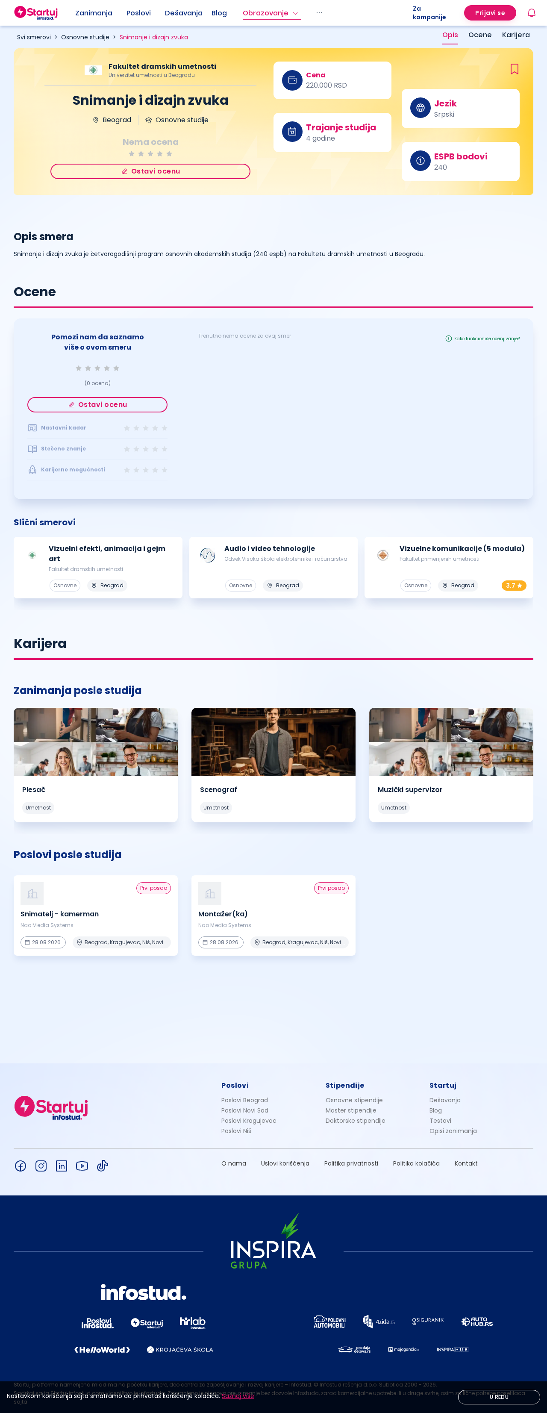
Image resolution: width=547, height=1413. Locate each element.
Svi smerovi (34, 37)
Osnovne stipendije (354, 1100)
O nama (233, 1163)
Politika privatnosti (351, 1163)
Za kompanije (429, 12)
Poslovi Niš (236, 1131)
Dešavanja (445, 1100)
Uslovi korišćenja (285, 1163)
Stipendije (345, 1085)
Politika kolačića (416, 1163)
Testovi (440, 1120)
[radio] (132, 153)
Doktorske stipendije (355, 1120)
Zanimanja (93, 13)
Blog (219, 13)
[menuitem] (100, 13)
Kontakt (466, 1163)
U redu (499, 1397)
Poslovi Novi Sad (244, 1110)
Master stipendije (351, 1110)
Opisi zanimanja (453, 1131)
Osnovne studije (85, 37)
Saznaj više (238, 1396)
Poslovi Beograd (244, 1100)
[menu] (244, 13)
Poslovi (138, 13)
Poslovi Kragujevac (248, 1120)
